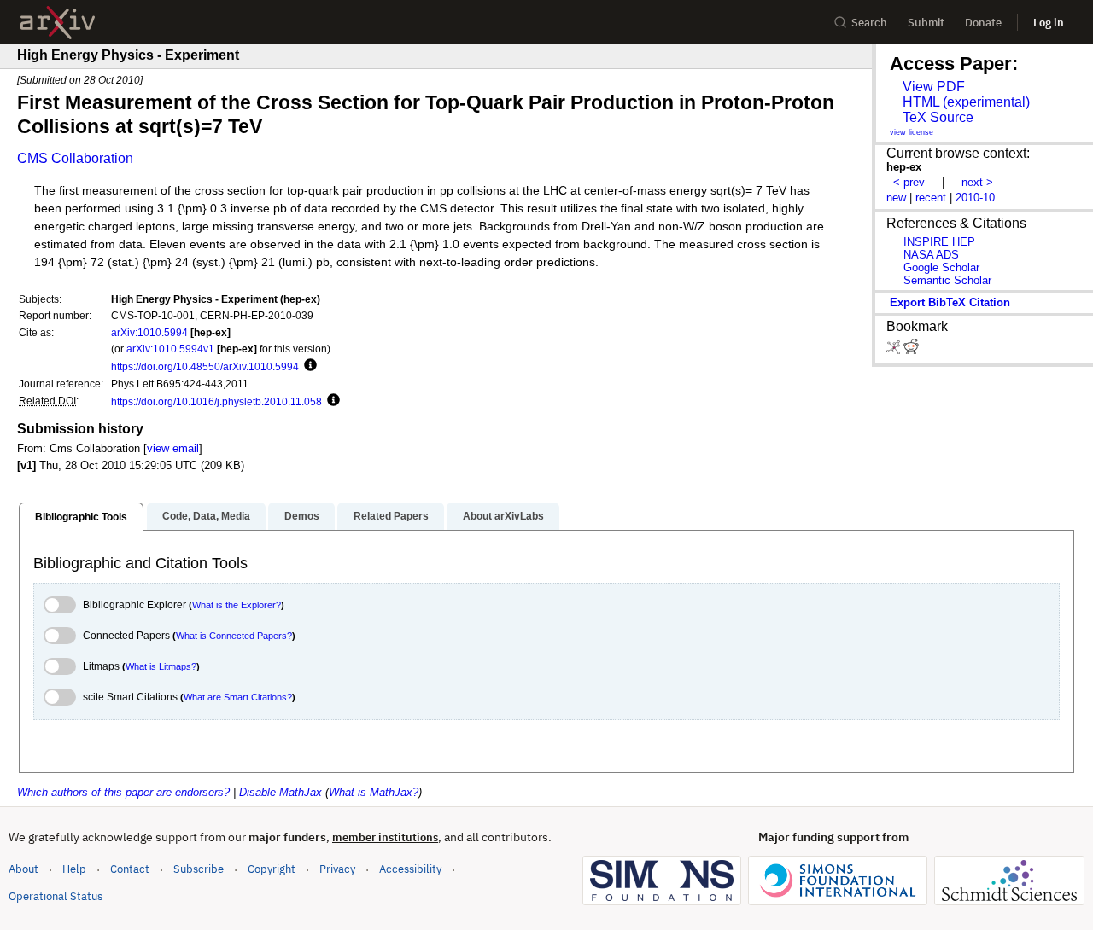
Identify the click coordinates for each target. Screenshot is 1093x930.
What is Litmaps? (161, 666)
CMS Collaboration (75, 158)
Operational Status (55, 896)
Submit (926, 22)
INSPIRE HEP (939, 241)
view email (173, 448)
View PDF (934, 86)
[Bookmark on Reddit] (911, 350)
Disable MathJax (280, 792)
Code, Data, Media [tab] (206, 516)
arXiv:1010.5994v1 (170, 348)
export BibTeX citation (950, 302)
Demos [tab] (301, 516)
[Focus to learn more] (308, 366)
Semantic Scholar (947, 280)
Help (74, 869)
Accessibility (410, 869)
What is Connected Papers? (234, 636)
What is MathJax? (373, 792)
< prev (909, 182)
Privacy (337, 869)
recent (930, 197)
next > (977, 182)
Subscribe (198, 869)
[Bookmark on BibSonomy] (894, 350)
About (23, 869)
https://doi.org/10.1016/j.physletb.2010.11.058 (216, 401)
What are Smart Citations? (238, 697)
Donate (983, 22)
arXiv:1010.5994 (149, 332)
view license (911, 132)
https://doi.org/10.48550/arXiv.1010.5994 (205, 366)
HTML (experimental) (966, 102)
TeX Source (938, 117)
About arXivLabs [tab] (503, 516)
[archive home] (57, 22)
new (896, 197)
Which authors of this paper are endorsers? (123, 792)
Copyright (271, 869)
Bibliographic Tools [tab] (81, 517)
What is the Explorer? (236, 605)
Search (869, 22)
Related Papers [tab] (391, 516)
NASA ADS (931, 254)
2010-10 (975, 197)
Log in (1048, 22)
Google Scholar (941, 267)
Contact (129, 869)
